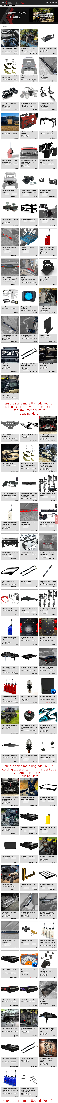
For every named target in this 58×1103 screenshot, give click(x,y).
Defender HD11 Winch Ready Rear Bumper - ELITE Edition (9, 278)
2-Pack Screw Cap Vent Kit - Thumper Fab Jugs (47, 756)
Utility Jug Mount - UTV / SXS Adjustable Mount (9, 161)
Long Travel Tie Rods (26, 581)
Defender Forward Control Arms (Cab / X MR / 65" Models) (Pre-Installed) (47, 465)
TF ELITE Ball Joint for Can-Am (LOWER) (29, 756)
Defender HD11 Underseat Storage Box (47, 1000)
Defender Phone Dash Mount (47, 219)
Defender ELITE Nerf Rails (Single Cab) (9, 913)
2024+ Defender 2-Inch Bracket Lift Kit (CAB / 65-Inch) (28, 279)
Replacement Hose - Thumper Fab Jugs (48, 582)
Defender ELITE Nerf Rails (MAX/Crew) (47, 364)
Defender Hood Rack (7, 463)
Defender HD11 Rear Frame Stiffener (28, 638)
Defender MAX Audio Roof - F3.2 (9, 970)
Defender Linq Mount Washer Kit (10, 220)
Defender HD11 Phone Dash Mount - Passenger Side (28, 798)
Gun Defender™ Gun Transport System (29, 609)
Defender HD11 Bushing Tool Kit (28, 885)
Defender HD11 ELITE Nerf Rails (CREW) (9, 248)
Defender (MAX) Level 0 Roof (9, 755)
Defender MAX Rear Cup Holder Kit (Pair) (46, 191)
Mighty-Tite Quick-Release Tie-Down (47, 104)
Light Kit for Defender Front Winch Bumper (47, 523)
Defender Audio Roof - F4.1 (9, 1000)
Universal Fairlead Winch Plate (48, 48)
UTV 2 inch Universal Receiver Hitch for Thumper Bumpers (28, 191)
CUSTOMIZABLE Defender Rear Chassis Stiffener (10, 553)
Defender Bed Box (7, 885)
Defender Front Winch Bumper (8, 191)
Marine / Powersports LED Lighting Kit (28, 970)
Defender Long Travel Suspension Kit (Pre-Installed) (48, 435)
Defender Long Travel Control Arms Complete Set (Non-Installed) (10, 799)
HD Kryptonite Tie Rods (27, 1058)
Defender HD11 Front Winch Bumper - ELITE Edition (47, 668)
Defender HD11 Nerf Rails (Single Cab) (8, 941)
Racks (44, 134)
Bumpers (7, 194)
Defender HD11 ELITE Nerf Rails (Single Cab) (28, 523)
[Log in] (50, 2)
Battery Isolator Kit (7, 609)
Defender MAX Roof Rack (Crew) (8, 582)
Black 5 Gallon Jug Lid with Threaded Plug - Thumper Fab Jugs (29, 727)
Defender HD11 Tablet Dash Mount (47, 857)
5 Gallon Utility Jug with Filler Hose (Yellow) (47, 828)
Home (3, 5)
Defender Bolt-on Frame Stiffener (27, 248)
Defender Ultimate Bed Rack (28, 219)
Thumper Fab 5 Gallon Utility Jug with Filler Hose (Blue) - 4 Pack (10, 1090)
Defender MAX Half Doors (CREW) (46, 161)
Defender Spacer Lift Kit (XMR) (27, 941)
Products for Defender (10, 5)
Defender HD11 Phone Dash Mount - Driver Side (47, 307)
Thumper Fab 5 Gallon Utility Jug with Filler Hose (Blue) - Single (9, 639)
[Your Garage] (56, 2)
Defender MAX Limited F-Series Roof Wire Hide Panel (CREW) (9, 669)
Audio (25, 310)
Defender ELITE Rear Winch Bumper (28, 77)
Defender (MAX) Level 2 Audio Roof (48, 697)
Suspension (7, 134)
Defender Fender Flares (8, 828)
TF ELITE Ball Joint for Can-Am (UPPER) (29, 697)
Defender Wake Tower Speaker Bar (8, 364)
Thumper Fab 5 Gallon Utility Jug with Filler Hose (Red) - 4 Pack (9, 698)
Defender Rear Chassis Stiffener (27, 133)
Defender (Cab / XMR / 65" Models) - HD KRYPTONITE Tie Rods (28, 365)
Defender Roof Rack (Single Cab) (47, 885)
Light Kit (4, 307)
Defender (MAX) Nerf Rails (47, 76)
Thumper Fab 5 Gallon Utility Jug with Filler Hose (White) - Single (10, 524)
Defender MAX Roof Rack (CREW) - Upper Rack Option (47, 798)
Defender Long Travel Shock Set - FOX (47, 609)
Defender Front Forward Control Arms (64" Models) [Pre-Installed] (28, 1090)
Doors (25, 107)
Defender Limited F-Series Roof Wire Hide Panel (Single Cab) (47, 1030)
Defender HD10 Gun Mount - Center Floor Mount (9, 1029)
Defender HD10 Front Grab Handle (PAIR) (28, 913)
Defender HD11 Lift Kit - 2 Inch (10, 132)
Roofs (25, 670)
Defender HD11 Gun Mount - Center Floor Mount (28, 336)
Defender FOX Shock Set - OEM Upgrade (48, 494)
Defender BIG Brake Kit (27, 553)
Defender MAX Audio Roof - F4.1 (28, 828)
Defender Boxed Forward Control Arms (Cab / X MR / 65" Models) (48, 727)
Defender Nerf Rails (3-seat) (28, 435)
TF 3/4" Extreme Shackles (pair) (9, 104)
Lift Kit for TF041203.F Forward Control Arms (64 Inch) (28, 465)
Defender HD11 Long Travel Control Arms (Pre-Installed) (47, 553)
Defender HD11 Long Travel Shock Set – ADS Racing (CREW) (47, 1060)
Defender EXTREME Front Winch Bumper (8, 435)
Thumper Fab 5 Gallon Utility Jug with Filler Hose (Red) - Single (47, 249)
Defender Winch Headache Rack (28, 49)
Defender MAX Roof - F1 (27, 856)
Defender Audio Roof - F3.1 (28, 1000)
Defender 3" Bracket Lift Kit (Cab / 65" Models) (9, 77)
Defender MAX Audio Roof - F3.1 (9, 1059)
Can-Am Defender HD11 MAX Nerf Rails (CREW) (9, 336)
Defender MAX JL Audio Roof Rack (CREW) (9, 394)
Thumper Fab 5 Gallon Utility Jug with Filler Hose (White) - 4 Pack (47, 942)
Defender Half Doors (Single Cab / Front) (28, 104)
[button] (2, 2)
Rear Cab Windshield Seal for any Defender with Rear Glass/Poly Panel (28, 162)
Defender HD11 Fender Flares (10, 725)
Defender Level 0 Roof (8, 856)
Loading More (29, 413)
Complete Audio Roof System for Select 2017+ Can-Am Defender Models (29, 495)
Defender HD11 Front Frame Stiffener (47, 638)
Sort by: (44, 26)
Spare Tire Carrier (44, 335)
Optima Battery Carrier (46, 278)
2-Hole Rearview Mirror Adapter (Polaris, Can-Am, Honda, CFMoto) (47, 971)
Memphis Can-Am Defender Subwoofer (28, 307)
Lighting (6, 308)
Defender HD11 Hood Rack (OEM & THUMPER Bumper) (47, 913)
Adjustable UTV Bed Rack (46, 132)
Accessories (45, 50)
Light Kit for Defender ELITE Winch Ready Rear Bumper (9, 494)
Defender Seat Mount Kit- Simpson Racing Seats (28, 1029)
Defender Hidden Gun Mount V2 (9, 49)
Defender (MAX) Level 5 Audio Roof (29, 668)
